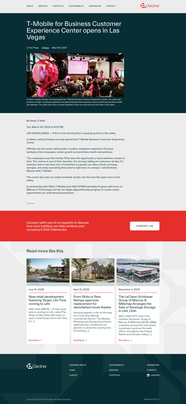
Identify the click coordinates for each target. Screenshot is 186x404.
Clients (73, 375)
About (30, 6)
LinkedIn (155, 375)
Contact (111, 6)
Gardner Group (77, 365)
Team (72, 370)
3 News (45, 47)
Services (43, 6)
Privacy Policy (151, 399)
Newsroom (95, 6)
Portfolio (58, 6)
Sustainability (76, 6)
